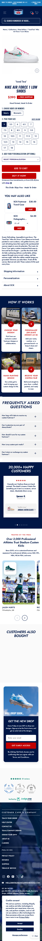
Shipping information (21, 271)
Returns (5, 860)
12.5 (5, 142)
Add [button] (30, 209)
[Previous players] (17, 618)
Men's (6, 113)
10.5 (12, 136)
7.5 (5, 130)
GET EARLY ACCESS (21, 745)
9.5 (31, 130)
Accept (19, 923)
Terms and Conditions (21, 757)
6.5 (24, 124)
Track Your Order (9, 818)
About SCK (21, 285)
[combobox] (21, 21)
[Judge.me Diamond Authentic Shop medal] (9, 788)
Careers (5, 843)
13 (13, 142)
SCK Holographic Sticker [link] (19, 217)
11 (20, 136)
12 (36, 136)
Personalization (21, 278)
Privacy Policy (24, 917)
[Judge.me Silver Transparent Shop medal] (20, 788)
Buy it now (19, 175)
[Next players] (25, 618)
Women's (17, 113)
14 (20, 142)
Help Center (7, 822)
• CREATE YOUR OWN (36, 3)
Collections (12, 29)
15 (27, 142)
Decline (20, 929)
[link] (9, 206)
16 (34, 142)
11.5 (28, 136)
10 (5, 136)
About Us (5, 839)
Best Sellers (22, 29)
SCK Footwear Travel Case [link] (20, 203)
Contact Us (6, 826)
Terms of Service (9, 868)
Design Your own (9, 834)
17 (5, 148)
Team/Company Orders (11, 830)
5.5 (11, 124)
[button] (31, 12)
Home (5, 29)
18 (12, 148)
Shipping (5, 864)
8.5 (18, 130)
